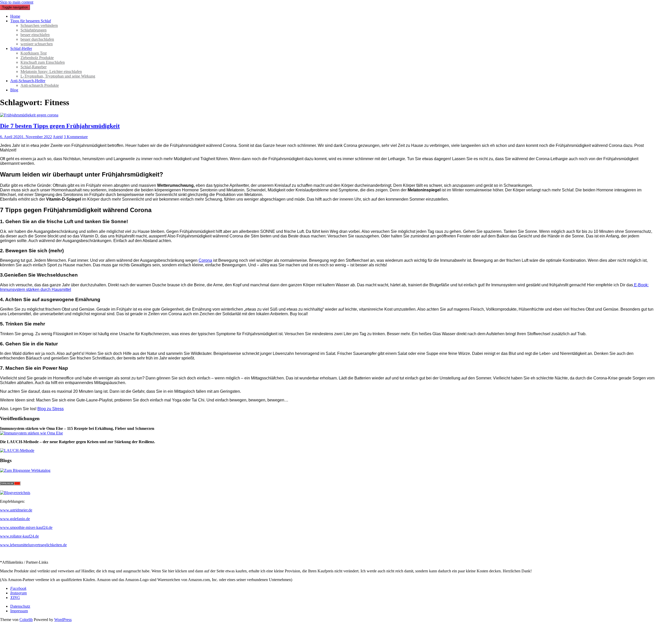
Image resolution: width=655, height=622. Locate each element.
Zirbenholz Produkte (37, 58)
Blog (14, 90)
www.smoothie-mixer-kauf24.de (26, 527)
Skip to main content (16, 2)
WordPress (63, 619)
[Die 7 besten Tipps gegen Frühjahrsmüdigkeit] (29, 115)
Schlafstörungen (33, 30)
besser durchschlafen (37, 39)
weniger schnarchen (36, 44)
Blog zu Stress (50, 409)
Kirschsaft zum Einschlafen (42, 62)
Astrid (58, 137)
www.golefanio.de (15, 519)
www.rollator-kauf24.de (19, 536)
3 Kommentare (76, 137)
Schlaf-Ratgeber (33, 67)
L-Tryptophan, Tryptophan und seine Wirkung (57, 76)
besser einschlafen (35, 34)
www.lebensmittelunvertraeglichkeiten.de (33, 545)
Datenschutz (20, 606)
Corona (205, 260)
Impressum (19, 611)
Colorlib (26, 619)
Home (15, 16)
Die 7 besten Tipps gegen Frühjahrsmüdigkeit (60, 126)
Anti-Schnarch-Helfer (27, 81)
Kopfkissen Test (33, 53)
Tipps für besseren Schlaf (30, 21)
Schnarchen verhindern (39, 25)
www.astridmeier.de (16, 510)
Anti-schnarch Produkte (39, 85)
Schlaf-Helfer (21, 48)
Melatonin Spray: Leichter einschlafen (51, 71)
